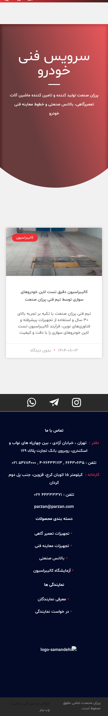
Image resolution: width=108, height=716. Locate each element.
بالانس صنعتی (51, 558)
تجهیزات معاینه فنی (52, 546)
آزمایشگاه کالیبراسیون (52, 571)
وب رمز (45, 710)
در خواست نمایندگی (52, 611)
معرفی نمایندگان (52, 599)
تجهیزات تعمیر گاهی (51, 533)
